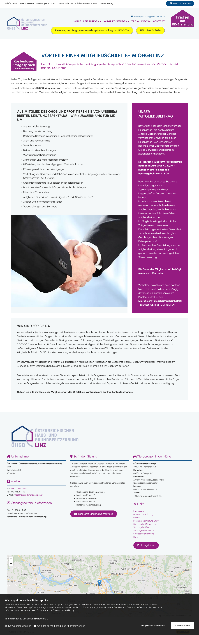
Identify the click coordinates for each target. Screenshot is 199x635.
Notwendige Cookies (19, 625)
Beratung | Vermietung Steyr (146, 521)
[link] (91, 21)
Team (135, 21)
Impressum (138, 511)
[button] (180, 3)
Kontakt (159, 21)
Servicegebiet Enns (141, 527)
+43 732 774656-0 (18, 488)
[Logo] (27, 23)
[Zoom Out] (11, 563)
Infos (145, 21)
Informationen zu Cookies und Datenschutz (27, 618)
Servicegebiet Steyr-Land (144, 524)
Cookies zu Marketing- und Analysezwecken (61, 625)
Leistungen (91, 21)
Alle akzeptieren (182, 625)
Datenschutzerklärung (143, 514)
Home (77, 21)
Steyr (135, 537)
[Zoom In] (11, 558)
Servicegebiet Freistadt (143, 530)
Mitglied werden (115, 21)
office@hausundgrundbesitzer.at (149, 16)
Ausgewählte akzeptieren (152, 625)
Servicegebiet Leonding (143, 534)
